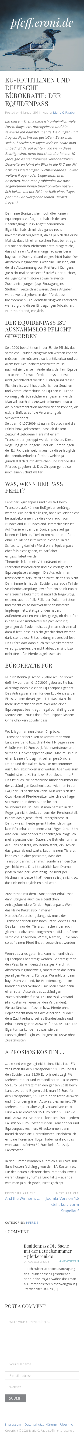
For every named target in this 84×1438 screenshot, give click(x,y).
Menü (42, 46)
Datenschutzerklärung (40, 1424)
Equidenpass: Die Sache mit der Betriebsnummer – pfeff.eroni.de (48, 1251)
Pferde (32, 1223)
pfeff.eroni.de (42, 22)
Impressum (13, 1424)
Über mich (67, 1424)
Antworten (69, 1261)
